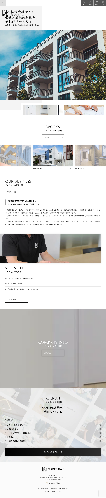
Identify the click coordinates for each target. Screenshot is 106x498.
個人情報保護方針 (43, 488)
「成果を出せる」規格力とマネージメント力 (22, 289)
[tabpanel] (53, 65)
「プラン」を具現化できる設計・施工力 (20, 278)
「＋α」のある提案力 (14, 284)
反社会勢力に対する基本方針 (59, 488)
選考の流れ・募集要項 (16, 441)
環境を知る (11, 429)
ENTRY (103, 4)
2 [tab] (10, 112)
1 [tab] (10, 109)
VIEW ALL (48, 137)
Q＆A (9, 437)
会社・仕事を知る (14, 425)
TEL (84, 4)
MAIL (96, 4)
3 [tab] (10, 115)
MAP (90, 4)
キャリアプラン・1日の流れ (18, 433)
